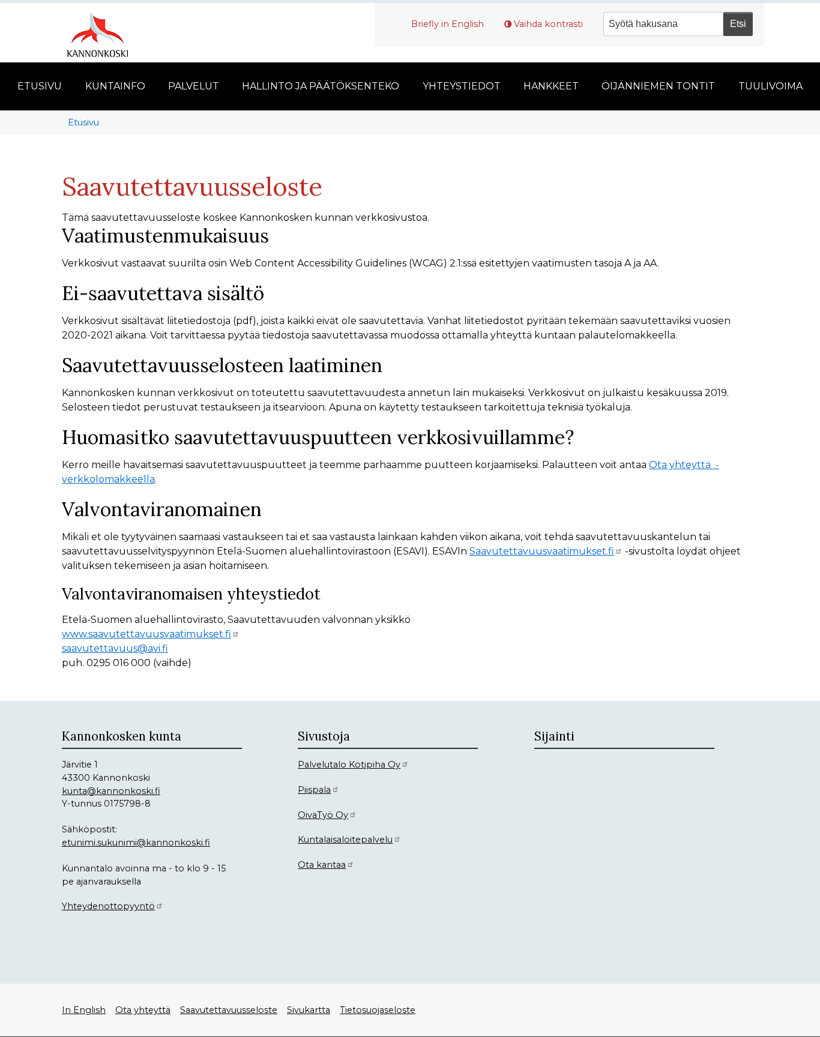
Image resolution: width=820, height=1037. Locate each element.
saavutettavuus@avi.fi (115, 648)
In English (84, 1010)
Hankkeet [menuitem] (551, 86)
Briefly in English (447, 24)
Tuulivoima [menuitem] (770, 86)
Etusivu (83, 122)
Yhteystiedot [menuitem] (462, 86)
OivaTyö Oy (323, 815)
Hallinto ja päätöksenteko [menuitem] (320, 86)
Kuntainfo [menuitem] (115, 86)
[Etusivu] (102, 33)
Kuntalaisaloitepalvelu (345, 839)
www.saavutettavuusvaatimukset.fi (146, 634)
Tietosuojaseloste (377, 1010)
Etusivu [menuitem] (39, 86)
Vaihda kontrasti (548, 24)
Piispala (314, 789)
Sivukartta (308, 1010)
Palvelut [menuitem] (193, 86)
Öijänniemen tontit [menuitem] (658, 86)
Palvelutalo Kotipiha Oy (349, 764)
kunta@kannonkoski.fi (111, 791)
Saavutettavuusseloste (228, 1010)
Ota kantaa (322, 864)
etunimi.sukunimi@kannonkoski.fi (136, 842)
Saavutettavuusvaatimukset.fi (541, 551)
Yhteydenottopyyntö (108, 906)
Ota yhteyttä (142, 1010)
